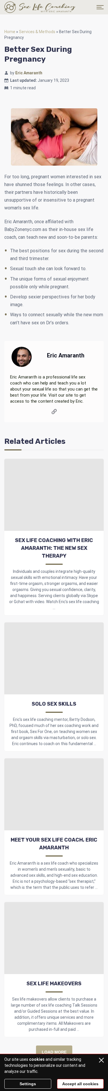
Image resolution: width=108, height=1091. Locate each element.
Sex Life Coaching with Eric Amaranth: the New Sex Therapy (54, 548)
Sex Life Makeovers (54, 983)
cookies (37, 1059)
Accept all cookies (80, 1083)
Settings (28, 1083)
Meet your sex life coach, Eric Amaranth (54, 844)
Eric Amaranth (28, 73)
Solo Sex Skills (54, 704)
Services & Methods (37, 31)
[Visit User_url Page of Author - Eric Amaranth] (54, 412)
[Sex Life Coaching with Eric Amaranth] (39, 7)
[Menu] (100, 7)
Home (9, 31)
